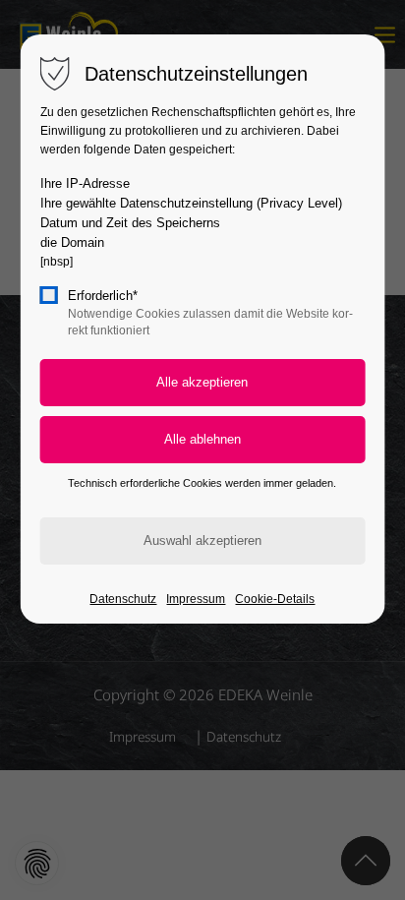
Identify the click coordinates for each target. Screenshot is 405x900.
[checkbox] (49, 295)
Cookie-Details (275, 599)
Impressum (195, 599)
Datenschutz (122, 599)
